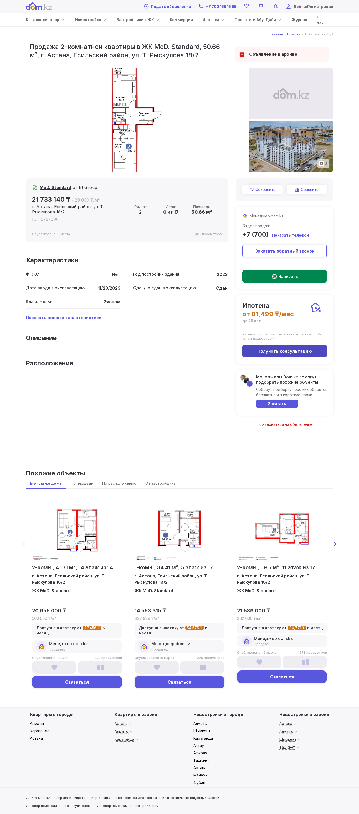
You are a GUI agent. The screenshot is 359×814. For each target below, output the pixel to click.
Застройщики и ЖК (135, 19)
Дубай (199, 782)
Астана (36, 738)
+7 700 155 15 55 (221, 6)
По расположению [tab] (119, 483)
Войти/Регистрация (313, 6)
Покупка (293, 34)
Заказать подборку (277, 404)
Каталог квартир (42, 19)
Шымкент (202, 731)
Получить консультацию (284, 351)
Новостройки (88, 19)
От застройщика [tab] (160, 483)
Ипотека (210, 19)
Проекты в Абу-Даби (255, 19)
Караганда (39, 731)
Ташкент (201, 760)
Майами (200, 775)
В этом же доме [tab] (46, 483)
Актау (198, 745)
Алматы (37, 723)
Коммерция (181, 19)
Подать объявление (171, 6)
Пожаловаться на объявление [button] (284, 424)
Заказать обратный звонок (284, 251)
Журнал (299, 19)
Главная (276, 34)
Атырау (200, 753)
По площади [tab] (82, 483)
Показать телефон (290, 235)
